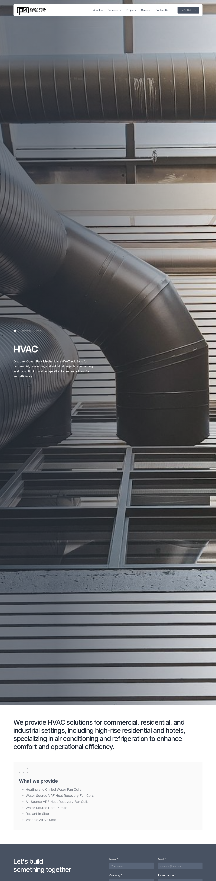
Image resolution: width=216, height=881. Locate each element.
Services (26, 330)
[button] (115, 10)
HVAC (39, 330)
